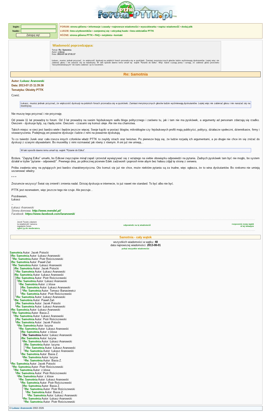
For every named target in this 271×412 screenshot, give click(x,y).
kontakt (118, 35)
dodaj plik (186, 26)
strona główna (78, 26)
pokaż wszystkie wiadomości (135, 249)
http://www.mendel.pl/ (46, 210)
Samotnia (16, 252)
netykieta (107, 35)
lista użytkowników (81, 31)
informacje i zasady (99, 26)
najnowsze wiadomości (125, 26)
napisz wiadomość (168, 26)
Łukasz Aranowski (32, 81)
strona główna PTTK (81, 35)
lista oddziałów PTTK (142, 31)
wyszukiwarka (148, 26)
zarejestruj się (101, 31)
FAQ (97, 35)
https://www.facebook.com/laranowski (50, 213)
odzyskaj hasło (119, 31)
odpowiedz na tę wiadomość (137, 225)
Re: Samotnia (20, 255)
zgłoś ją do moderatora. (28, 228)
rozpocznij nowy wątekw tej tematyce (243, 225)
